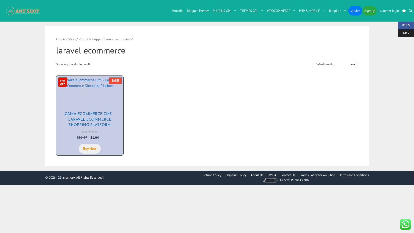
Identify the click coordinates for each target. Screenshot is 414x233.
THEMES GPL (249, 11)
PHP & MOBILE (309, 11)
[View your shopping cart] (404, 10)
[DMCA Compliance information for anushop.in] (270, 180)
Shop (72, 39)
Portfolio (177, 11)
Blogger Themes (198, 11)
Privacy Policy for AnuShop (317, 175)
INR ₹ (403, 32)
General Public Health (294, 180)
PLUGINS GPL (222, 11)
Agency (369, 11)
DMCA (272, 175)
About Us (257, 175)
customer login (388, 11)
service (355, 11)
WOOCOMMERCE (278, 11)
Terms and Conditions (354, 175)
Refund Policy (212, 175)
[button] (410, 10)
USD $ (404, 25)
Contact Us (288, 175)
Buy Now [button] (89, 148)
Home (60, 39)
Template (335, 11)
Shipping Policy (236, 175)
